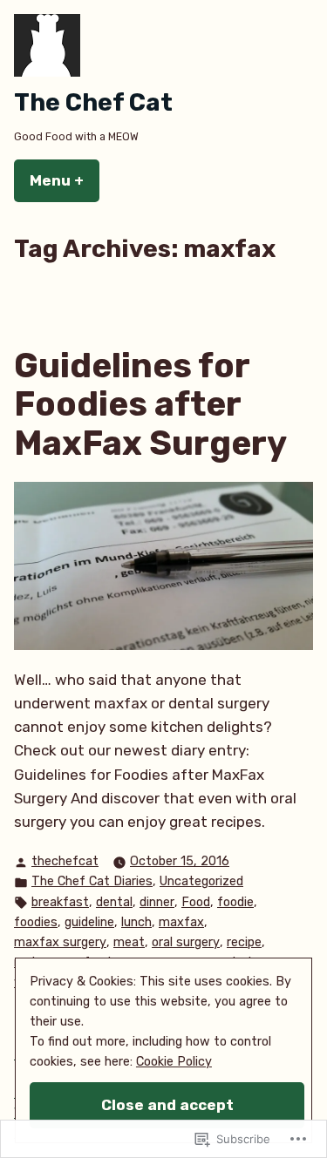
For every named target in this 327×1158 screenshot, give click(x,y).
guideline (89, 922)
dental (114, 902)
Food (195, 902)
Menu (64, 180)
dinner (157, 902)
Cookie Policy (174, 1061)
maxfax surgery (60, 942)
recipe (244, 942)
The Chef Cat (93, 102)
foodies (36, 922)
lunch (136, 922)
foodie (235, 902)
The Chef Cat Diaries (92, 881)
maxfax (181, 922)
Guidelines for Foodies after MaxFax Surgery (150, 405)
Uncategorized (201, 881)
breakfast (60, 902)
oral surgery (186, 942)
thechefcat (65, 861)
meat (129, 942)
